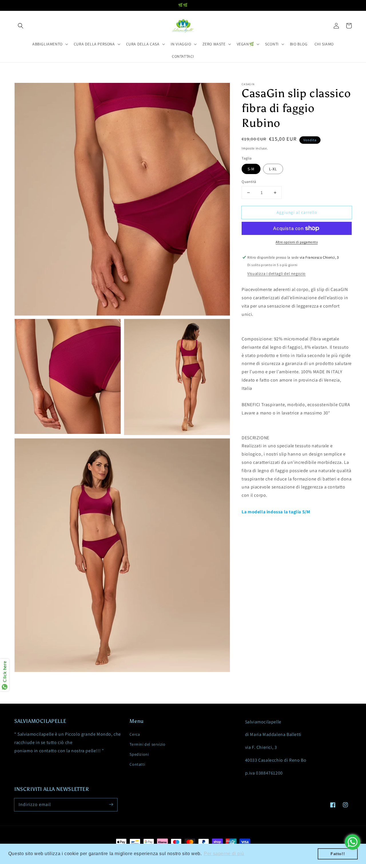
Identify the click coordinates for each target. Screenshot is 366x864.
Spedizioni (139, 754)
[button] (20, 25)
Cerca (135, 734)
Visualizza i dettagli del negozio (276, 273)
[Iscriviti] (111, 804)
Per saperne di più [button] (224, 853)
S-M (251, 168)
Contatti (137, 764)
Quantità (249, 181)
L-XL (273, 168)
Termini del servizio (147, 744)
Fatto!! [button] (338, 853)
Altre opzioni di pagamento (297, 242)
